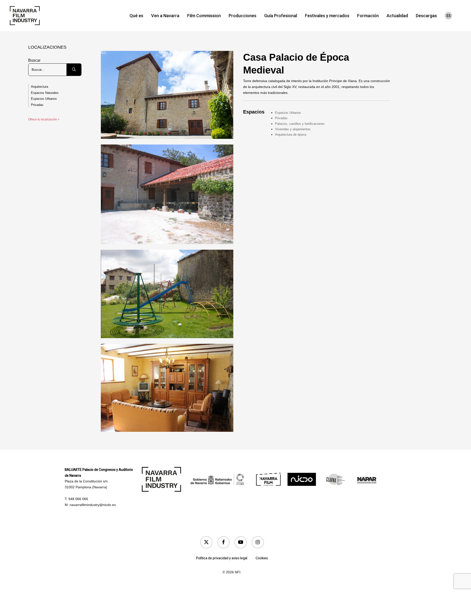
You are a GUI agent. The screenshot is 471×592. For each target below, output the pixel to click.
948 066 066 (78, 499)
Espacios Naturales (45, 93)
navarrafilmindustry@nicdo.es (93, 505)
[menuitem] (448, 15)
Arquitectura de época (290, 134)
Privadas (37, 105)
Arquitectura (39, 86)
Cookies (262, 558)
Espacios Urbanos (44, 99)
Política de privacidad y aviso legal (221, 558)
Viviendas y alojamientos (293, 129)
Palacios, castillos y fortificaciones (300, 124)
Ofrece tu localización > (43, 119)
